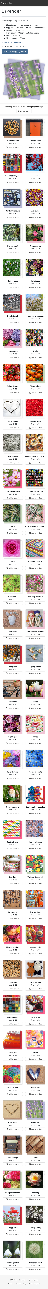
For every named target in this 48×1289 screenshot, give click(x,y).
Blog (24, 1284)
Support (37, 1284)
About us (11, 1284)
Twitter (14, 1280)
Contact (18, 1284)
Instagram (34, 1280)
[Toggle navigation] (44, 3)
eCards (30, 1284)
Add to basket (13, 147)
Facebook (23, 1280)
